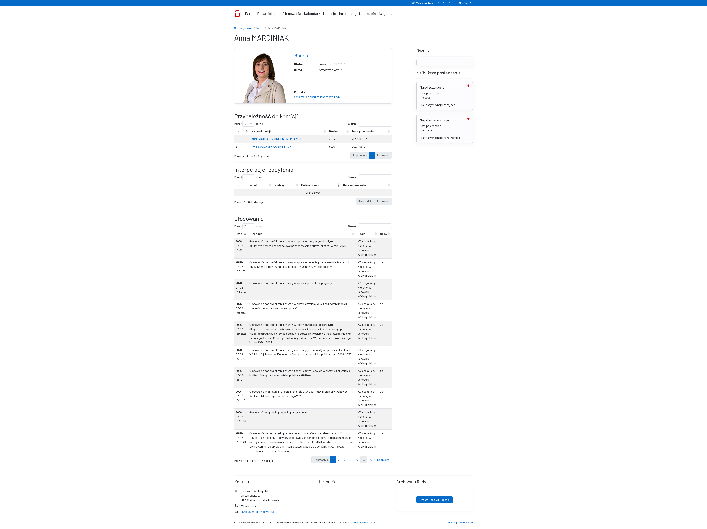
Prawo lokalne (268, 13)
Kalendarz (312, 13)
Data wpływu (310, 185)
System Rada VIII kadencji (434, 499)
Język (465, 2)
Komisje (329, 13)
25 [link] (371, 459)
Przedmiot (256, 233)
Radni (249, 13)
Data (239, 233)
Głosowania (291, 13)
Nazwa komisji (261, 131)
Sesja (361, 233)
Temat (252, 185)
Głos (383, 233)
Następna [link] (383, 459)
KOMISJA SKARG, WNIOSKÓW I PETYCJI (276, 139)
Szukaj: (353, 123)
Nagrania (386, 13)
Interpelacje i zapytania (357, 13)
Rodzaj (333, 131)
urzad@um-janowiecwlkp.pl (258, 511)
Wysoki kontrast (424, 2)
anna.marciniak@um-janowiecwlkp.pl (317, 96)
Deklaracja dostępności (459, 522)
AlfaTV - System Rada (362, 522)
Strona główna (243, 28)
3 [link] (345, 459)
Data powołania (363, 131)
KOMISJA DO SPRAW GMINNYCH (271, 146)
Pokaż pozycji (249, 123)
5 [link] (357, 459)
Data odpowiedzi (354, 185)
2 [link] (339, 459)
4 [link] (351, 459)
